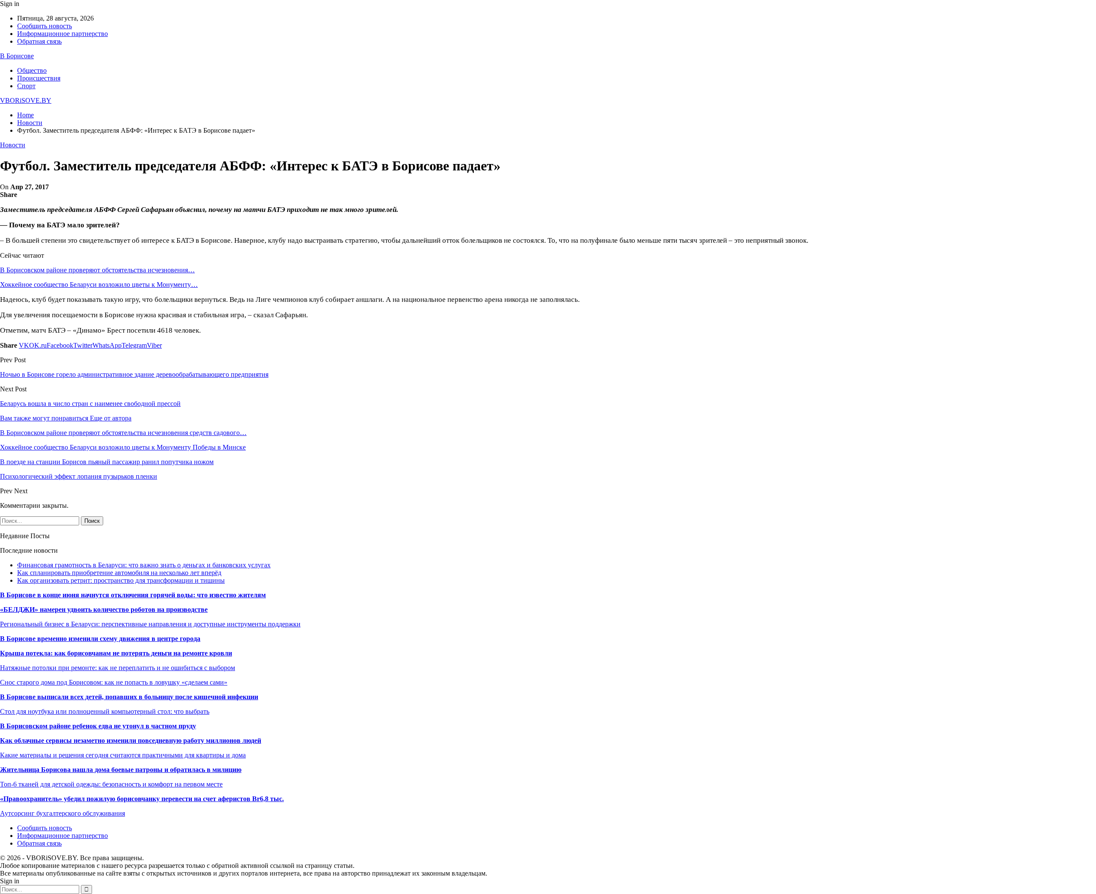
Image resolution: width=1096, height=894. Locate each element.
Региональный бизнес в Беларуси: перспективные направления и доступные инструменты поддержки (150, 624)
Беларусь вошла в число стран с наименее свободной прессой (90, 403)
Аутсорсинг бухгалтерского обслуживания (62, 813)
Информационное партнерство (62, 33)
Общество (32, 70)
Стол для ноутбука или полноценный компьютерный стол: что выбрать (104, 711)
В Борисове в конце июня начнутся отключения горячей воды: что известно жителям (133, 595)
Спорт (26, 85)
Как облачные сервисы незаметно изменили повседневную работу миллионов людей (130, 740)
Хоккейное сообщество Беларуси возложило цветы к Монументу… (99, 284)
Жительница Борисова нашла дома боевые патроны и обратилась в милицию (120, 769)
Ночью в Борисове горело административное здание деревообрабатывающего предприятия (134, 374)
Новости (12, 145)
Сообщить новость (44, 26)
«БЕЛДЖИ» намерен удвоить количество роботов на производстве (104, 609)
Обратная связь (39, 41)
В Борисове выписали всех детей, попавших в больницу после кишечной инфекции (129, 696)
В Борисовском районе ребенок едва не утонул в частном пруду (98, 726)
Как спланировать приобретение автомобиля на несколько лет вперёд (119, 572)
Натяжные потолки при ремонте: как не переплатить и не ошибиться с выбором (117, 667)
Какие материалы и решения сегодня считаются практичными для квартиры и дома (123, 755)
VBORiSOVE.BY (25, 100)
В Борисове (17, 56)
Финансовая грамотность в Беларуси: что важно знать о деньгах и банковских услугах (144, 565)
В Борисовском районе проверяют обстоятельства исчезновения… (97, 270)
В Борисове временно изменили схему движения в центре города (100, 638)
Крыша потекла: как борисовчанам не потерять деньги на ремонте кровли (116, 653)
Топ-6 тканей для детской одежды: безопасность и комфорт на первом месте (111, 784)
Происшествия (38, 78)
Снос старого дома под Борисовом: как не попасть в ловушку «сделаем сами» (113, 682)
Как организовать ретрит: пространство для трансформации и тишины (121, 580)
